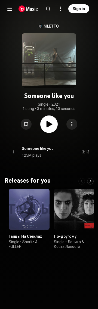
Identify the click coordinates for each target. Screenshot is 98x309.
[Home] (28, 8)
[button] (26, 124)
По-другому (65, 236)
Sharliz (28, 242)
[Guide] (10, 8)
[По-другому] (74, 209)
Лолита (74, 242)
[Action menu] (71, 124)
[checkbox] (85, 152)
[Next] (90, 181)
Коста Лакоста (67, 246)
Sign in (79, 9)
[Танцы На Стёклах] (29, 209)
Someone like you (38, 148)
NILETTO (51, 26)
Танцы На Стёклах (25, 236)
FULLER (15, 246)
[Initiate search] (48, 8)
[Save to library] (26, 124)
